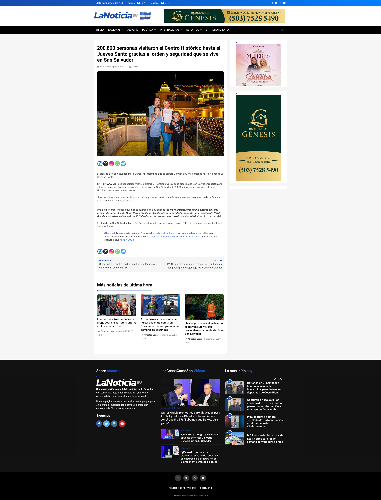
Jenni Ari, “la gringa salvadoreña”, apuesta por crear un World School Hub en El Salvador (200, 437)
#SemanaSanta (158, 236)
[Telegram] (123, 163)
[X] (105, 163)
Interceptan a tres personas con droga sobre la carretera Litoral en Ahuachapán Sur (116, 322)
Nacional (114, 29)
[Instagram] (111, 163)
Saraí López (105, 66)
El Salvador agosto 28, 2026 (109, 3)
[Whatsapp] (117, 163)
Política (147, 29)
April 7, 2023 (127, 239)
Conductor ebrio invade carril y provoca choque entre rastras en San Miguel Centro (265, 438)
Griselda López (108, 331)
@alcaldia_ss (168, 233)
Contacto (206, 488)
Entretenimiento (217, 29)
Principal (176, 408)
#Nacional (109, 233)
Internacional (169, 29)
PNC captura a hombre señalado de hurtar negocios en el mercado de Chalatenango (265, 404)
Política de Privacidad (182, 488)
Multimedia (166, 408)
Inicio (100, 29)
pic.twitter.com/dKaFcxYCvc (183, 236)
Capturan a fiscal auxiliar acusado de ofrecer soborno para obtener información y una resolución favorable (264, 387)
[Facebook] (100, 163)
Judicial (132, 29)
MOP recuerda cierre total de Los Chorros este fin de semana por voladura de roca (265, 421)
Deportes (192, 29)
